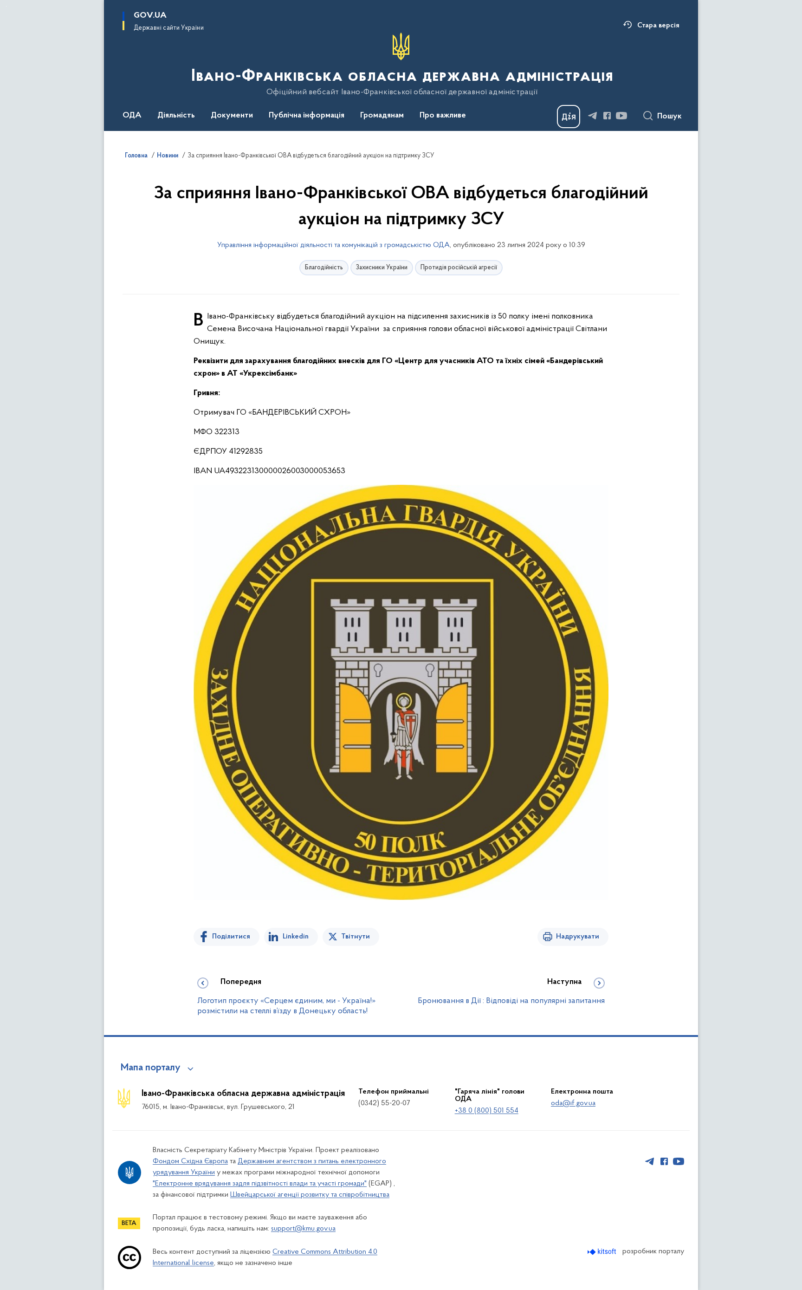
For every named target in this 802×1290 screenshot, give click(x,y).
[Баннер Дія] (568, 116)
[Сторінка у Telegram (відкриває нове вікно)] (592, 115)
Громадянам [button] (382, 115)
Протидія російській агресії (458, 267)
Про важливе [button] (443, 115)
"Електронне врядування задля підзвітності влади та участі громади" (260, 1183)
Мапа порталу (151, 1068)
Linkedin (296, 936)
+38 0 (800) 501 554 (486, 1110)
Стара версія (658, 25)
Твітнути (355, 936)
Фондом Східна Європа (190, 1161)
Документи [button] (232, 115)
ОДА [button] (132, 115)
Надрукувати (577, 936)
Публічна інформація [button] (306, 115)
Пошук (669, 116)
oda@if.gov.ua (573, 1103)
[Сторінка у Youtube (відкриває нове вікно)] (621, 115)
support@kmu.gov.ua (303, 1228)
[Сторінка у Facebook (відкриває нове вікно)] (607, 115)
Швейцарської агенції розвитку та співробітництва (309, 1195)
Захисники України (381, 267)
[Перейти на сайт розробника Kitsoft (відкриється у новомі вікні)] (603, 1251)
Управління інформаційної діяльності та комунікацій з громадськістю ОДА (333, 245)
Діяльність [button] (176, 115)
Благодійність (324, 267)
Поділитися (231, 936)
